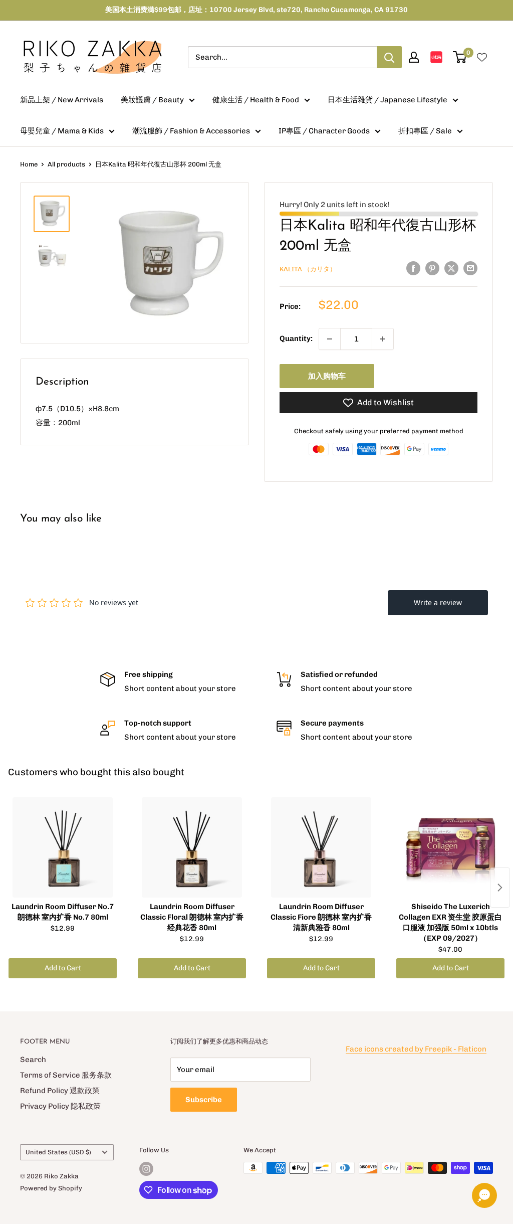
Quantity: (296, 338)
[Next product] (500, 887)
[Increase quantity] (382, 338)
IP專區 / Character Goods (324, 130)
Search (33, 1059)
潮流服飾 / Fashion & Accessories (191, 130)
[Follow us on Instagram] (146, 1169)
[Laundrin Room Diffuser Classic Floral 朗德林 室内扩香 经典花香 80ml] (192, 847)
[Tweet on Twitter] (451, 268)
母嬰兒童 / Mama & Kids (62, 130)
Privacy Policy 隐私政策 (60, 1106)
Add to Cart (63, 968)
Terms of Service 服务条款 (66, 1075)
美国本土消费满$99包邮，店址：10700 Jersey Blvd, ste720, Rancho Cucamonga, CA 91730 (256, 10)
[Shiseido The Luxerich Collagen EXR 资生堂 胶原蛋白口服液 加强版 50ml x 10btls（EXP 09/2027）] (450, 847)
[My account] (414, 57)
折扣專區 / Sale (425, 130)
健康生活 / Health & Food (255, 99)
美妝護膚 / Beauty (152, 99)
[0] (460, 57)
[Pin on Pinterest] (432, 268)
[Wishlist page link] (482, 57)
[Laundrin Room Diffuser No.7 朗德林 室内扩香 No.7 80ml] (63, 847)
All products (66, 164)
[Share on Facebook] (413, 268)
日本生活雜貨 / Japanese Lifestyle (387, 99)
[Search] (389, 57)
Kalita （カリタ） (308, 269)
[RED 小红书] (436, 57)
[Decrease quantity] (329, 338)
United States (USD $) (58, 1152)
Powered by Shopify (51, 1188)
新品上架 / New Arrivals (61, 99)
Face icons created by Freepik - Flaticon (416, 1049)
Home (29, 164)
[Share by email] (470, 268)
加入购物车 (327, 376)
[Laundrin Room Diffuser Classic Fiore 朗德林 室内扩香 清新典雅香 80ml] (321, 847)
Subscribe (203, 1099)
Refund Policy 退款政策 (60, 1090)
